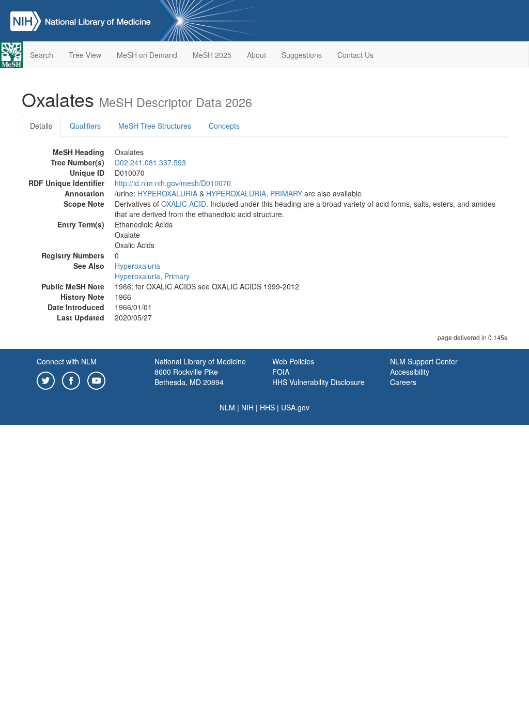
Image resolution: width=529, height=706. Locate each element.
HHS (267, 407)
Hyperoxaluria (137, 265)
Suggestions (302, 55)
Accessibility (409, 371)
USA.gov (295, 407)
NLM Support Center (424, 361)
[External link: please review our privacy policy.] (46, 379)
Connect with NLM (67, 361)
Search (41, 55)
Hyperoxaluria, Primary (152, 276)
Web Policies (293, 361)
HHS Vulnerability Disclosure (318, 382)
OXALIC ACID (183, 203)
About (256, 55)
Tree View (85, 55)
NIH (247, 407)
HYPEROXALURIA (167, 193)
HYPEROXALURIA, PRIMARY (254, 193)
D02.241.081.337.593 (150, 162)
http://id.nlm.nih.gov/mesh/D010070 (173, 183)
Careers (403, 382)
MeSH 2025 (212, 55)
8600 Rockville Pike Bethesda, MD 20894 (189, 376)
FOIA (280, 371)
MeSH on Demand (147, 55)
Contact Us (355, 55)
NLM (227, 407)
